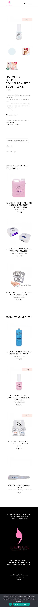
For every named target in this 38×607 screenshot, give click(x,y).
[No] (36, 600)
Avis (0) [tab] (9, 146)
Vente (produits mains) (24, 490)
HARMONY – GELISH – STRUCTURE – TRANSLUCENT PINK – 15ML (19, 398)
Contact (19, 579)
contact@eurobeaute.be (21, 516)
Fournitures (17, 209)
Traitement (21, 402)
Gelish (17, 120)
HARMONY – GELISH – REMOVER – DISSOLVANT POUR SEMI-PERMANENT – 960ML (19, 205)
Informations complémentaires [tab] (17, 140)
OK (10, 604)
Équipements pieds (22, 253)
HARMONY (18, 124)
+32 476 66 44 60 (22, 518)
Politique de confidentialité (21, 604)
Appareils (13, 253)
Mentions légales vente (19, 577)
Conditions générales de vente (19, 575)
